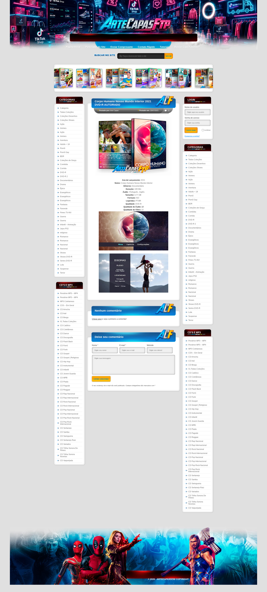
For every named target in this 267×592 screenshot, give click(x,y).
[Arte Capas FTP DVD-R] (133, 31)
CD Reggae (65, 390)
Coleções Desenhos (68, 116)
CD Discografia (66, 337)
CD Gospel (64, 354)
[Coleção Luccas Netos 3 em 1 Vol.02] (86, 78)
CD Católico (65, 325)
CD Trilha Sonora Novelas (67, 455)
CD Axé (63, 313)
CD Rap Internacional (69, 398)
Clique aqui (97, 319)
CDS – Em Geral (67, 305)
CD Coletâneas (66, 329)
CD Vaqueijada (66, 460)
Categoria (64, 108)
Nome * (95, 345)
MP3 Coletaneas (67, 301)
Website (150, 345)
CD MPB (63, 378)
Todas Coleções (67, 112)
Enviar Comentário (101, 379)
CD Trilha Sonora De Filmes (69, 449)
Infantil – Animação (68, 225)
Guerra (63, 217)
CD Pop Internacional (69, 414)
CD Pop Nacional (67, 410)
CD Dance (64, 333)
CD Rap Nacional (67, 394)
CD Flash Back (66, 341)
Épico (62, 188)
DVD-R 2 (64, 176)
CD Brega (64, 317)
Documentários (66, 180)
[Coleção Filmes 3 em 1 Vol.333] (57, 78)
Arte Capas (114, 110)
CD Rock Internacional (69, 406)
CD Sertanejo (66, 428)
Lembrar (207, 130)
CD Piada (64, 382)
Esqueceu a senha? (192, 136)
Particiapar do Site (95, 47)
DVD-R (63, 172)
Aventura (64, 140)
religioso (63, 233)
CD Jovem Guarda (68, 374)
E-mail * (122, 345)
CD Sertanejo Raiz (68, 440)
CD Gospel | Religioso (69, 358)
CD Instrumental (67, 366)
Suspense (64, 269)
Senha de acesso (192, 118)
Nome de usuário (192, 107)
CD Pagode (65, 386)
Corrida (63, 168)
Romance (64, 237)
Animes (63, 128)
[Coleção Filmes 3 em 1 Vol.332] (205, 78)
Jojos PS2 (64, 229)
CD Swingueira (66, 436)
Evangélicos (65, 192)
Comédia (64, 164)
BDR (62, 156)
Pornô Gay (64, 152)
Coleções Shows (67, 120)
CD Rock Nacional (68, 402)
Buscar (169, 56)
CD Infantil (64, 370)
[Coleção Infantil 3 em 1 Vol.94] (116, 78)
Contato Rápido (146, 47)
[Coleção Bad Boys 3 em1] (175, 78)
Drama (63, 184)
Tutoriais (164, 47)
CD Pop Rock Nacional (70, 418)
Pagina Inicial (73, 47)
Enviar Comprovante (121, 47)
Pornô (62, 148)
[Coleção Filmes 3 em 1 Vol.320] (146, 78)
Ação (62, 124)
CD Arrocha (65, 309)
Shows (63, 253)
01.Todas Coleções (68, 321)
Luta (62, 265)
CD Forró (64, 346)
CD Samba (64, 432)
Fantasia (63, 204)
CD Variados (65, 444)
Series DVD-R (66, 261)
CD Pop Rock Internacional (66, 423)
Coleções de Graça (68, 160)
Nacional (64, 245)
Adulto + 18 (65, 144)
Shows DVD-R (66, 257)
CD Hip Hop (65, 362)
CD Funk (64, 350)
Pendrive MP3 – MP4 (69, 293)
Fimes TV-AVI (65, 212)
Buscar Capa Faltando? (187, 47)
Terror (62, 273)
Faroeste (64, 208)
